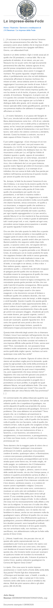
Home (6, 28)
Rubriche (14, 28)
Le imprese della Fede (25, 30)
